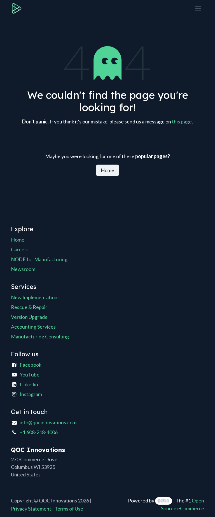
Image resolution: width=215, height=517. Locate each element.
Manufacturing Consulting (40, 336)
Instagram (31, 394)
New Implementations (35, 297)
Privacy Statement (31, 509)
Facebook (30, 365)
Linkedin (29, 384)
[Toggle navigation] (198, 8)
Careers (20, 249)
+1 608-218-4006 (39, 432)
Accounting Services (33, 327)
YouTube (29, 374)
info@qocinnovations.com (48, 422)
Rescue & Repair (29, 307)
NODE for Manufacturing (39, 259)
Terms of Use (69, 509)
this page (182, 121)
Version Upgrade (29, 317)
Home (107, 170)
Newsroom (23, 269)
